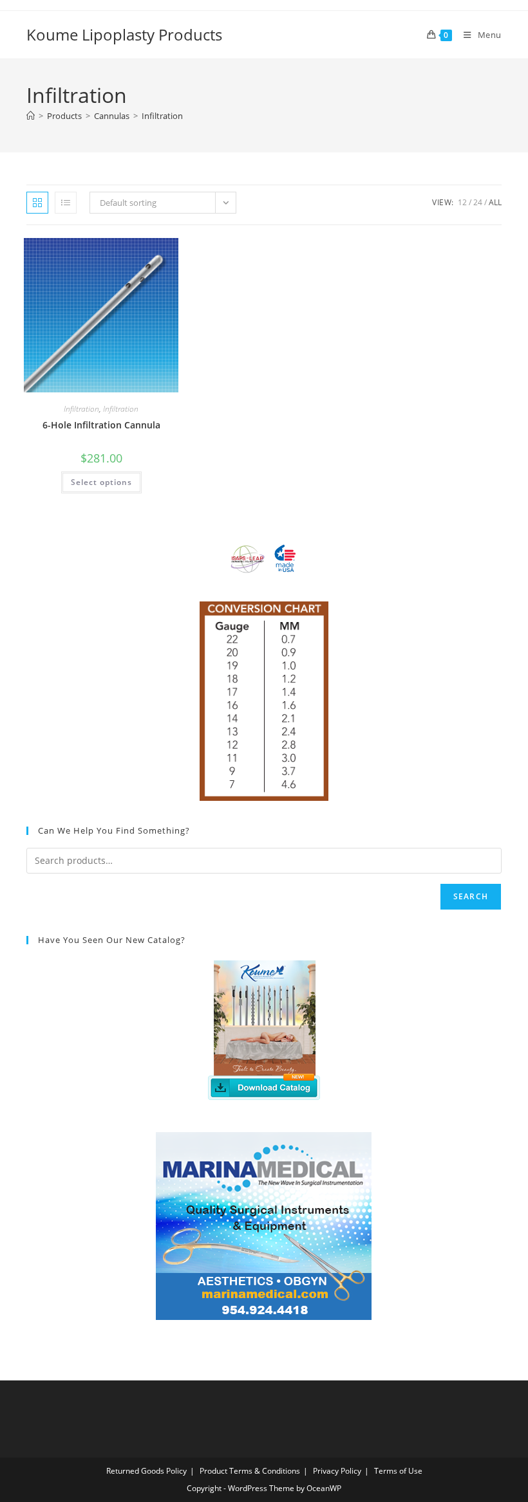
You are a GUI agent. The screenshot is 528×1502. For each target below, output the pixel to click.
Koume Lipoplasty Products (124, 34)
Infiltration (162, 116)
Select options (101, 482)
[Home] (30, 116)
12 (462, 202)
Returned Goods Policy (146, 1470)
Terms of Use (398, 1470)
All (495, 202)
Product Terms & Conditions (250, 1470)
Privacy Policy (337, 1470)
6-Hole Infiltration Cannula (101, 425)
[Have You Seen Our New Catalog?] (264, 1028)
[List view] (66, 203)
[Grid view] (37, 203)
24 (477, 202)
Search (470, 896)
